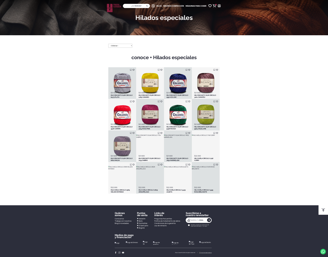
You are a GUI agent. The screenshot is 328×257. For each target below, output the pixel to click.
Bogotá (142, 228)
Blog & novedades (122, 223)
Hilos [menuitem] (159, 6)
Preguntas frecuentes (163, 218)
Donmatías (143, 223)
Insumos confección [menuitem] (173, 6)
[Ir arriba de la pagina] (323, 210)
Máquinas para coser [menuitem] (196, 6)
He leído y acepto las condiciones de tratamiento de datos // (200, 225)
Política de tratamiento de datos (167, 221)
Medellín (142, 218)
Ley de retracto (160, 225)
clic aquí (205, 226)
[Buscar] (147, 6)
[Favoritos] (210, 5)
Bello (141, 221)
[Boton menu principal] (153, 5)
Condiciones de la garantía (165, 223)
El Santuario (143, 225)
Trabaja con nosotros (123, 221)
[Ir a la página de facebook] (116, 253)
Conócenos (119, 218)
